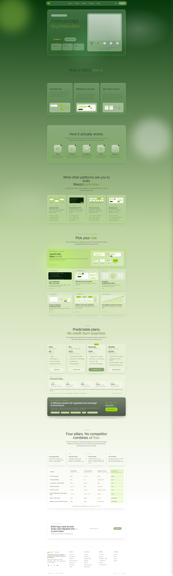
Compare (84, 3)
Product (70, 3)
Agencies (86, 562)
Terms (119, 573)
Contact (115, 558)
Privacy (115, 573)
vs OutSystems (102, 560)
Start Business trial (96, 369)
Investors (116, 554)
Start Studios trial (116, 369)
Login (116, 3)
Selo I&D (115, 560)
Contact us (122, 3)
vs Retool (101, 562)
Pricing (98, 3)
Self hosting (71, 564)
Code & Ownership (73, 560)
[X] (51, 565)
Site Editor (71, 558)
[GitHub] (54, 565)
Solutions (77, 3)
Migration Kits (72, 562)
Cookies (124, 573)
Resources (91, 3)
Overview (71, 554)
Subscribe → (117, 528)
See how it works (70, 39)
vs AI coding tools (102, 564)
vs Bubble (101, 556)
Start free (56, 369)
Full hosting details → (117, 393)
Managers (86, 560)
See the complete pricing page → (109, 418)
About (115, 556)
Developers (86, 556)
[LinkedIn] (48, 565)
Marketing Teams (87, 558)
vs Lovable (101, 554)
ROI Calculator (87, 566)
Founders (86, 554)
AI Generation (72, 556)
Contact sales (111, 409)
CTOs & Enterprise (88, 564)
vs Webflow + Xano (103, 558)
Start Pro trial (76, 369)
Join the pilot (57, 39)
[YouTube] (57, 565)
